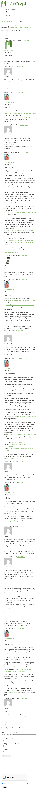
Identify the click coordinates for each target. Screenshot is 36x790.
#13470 (19, 66)
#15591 (21, 334)
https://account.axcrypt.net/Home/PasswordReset (19, 230)
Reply (28, 40)
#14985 (21, 255)
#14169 (22, 125)
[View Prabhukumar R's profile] (6, 100)
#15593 (21, 358)
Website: (5, 749)
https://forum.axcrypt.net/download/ (20, 681)
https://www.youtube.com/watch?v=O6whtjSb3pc (19, 240)
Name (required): (8, 738)
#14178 (22, 152)
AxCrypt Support (9, 50)
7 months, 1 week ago (24, 27)
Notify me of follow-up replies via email (16, 784)
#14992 (21, 280)
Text (9, 756)
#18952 (22, 698)
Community (9, 21)
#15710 (20, 482)
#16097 (19, 557)
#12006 (24, 40)
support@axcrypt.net (12, 252)
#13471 (19, 92)
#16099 (19, 629)
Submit (5, 787)
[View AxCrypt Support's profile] (8, 48)
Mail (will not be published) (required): (14, 744)
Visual (4, 756)
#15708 (20, 462)
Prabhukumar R (9, 102)
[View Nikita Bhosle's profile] (8, 27)
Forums (3, 21)
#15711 (20, 526)
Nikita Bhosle (13, 27)
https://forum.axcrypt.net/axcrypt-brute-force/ (18, 117)
